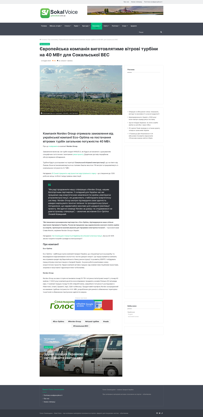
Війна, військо (49, 347)
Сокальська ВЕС (81, 326)
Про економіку (53, 39)
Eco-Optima (59, 321)
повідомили (53, 146)
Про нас (126, 2)
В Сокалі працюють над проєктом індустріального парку (74, 173)
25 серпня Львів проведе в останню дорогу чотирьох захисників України (65, 356)
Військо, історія (55, 26)
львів (106, 321)
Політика (115, 26)
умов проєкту (78, 154)
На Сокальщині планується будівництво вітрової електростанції (77, 236)
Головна (44, 26)
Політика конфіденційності (153, 2)
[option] (81, 355)
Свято (106, 26)
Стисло (67, 26)
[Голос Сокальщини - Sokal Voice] (59, 13)
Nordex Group (75, 321)
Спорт (124, 26)
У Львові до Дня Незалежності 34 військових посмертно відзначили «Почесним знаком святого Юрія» (141, 136)
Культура (85, 26)
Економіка (96, 26)
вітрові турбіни (92, 321)
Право (76, 26)
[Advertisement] (81, 123)
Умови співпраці (136, 2)
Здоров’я (134, 26)
